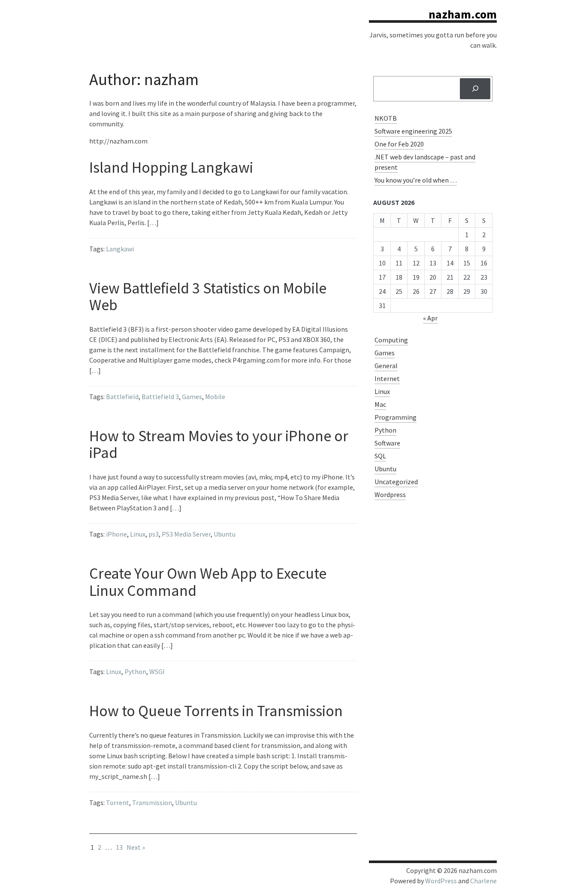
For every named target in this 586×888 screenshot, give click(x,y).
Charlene (483, 880)
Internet (387, 378)
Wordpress (390, 494)
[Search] (475, 88)
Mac (380, 404)
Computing (391, 340)
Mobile (215, 396)
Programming (396, 417)
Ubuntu (225, 534)
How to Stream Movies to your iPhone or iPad (218, 444)
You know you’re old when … (416, 180)
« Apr (430, 318)
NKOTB (386, 118)
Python (135, 671)
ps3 (153, 534)
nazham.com (463, 14)
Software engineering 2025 (413, 131)
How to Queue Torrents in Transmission (216, 710)
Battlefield (122, 396)
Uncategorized (396, 481)
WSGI (157, 671)
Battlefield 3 (160, 396)
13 (119, 847)
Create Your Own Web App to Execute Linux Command (207, 582)
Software (387, 443)
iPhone (116, 534)
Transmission (152, 802)
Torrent (117, 802)
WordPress (441, 880)
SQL (380, 456)
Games (192, 396)
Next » (136, 847)
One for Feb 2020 (399, 144)
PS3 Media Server (186, 534)
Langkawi (120, 248)
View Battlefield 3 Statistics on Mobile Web (207, 296)
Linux (137, 534)
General (386, 365)
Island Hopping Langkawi (171, 167)
